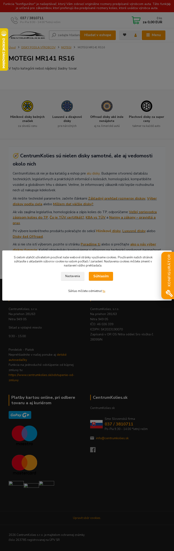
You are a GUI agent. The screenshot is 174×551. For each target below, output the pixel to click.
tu (104, 291)
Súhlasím (101, 276)
